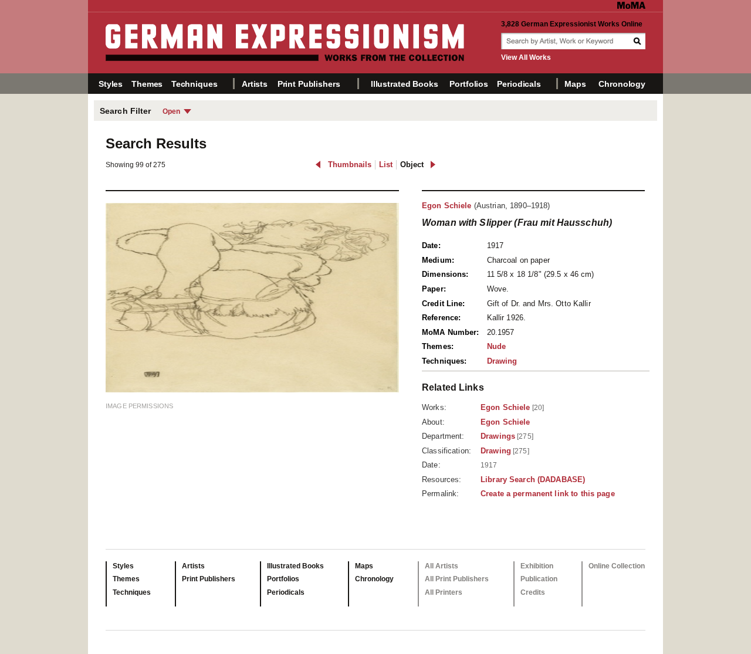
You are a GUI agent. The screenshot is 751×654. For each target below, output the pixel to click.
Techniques (194, 84)
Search (638, 41)
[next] (432, 164)
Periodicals (518, 84)
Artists (255, 84)
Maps (575, 84)
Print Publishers (309, 84)
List (386, 164)
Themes (147, 84)
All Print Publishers (457, 579)
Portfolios (468, 84)
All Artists (441, 566)
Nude (496, 346)
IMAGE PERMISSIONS (139, 405)
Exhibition (536, 566)
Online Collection (616, 566)
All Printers (443, 592)
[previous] (318, 164)
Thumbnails (349, 164)
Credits (532, 592)
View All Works (526, 57)
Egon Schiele (447, 205)
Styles (111, 84)
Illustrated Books (404, 84)
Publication (538, 579)
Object (412, 164)
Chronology (621, 84)
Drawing (502, 361)
